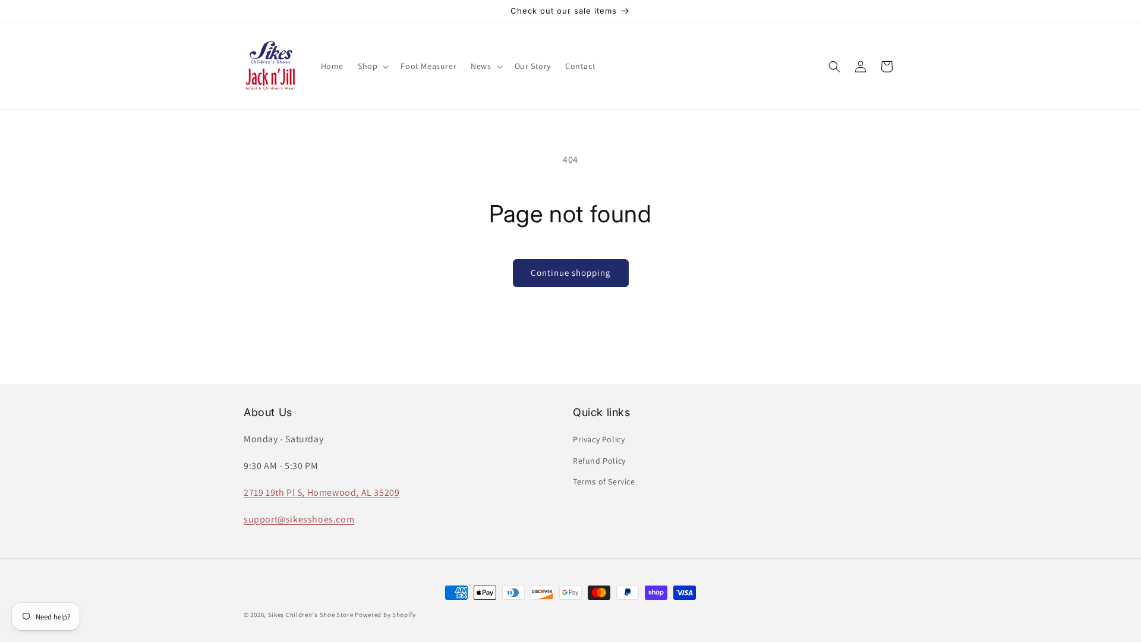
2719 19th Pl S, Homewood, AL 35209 (321, 492)
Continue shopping (571, 272)
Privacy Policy (599, 439)
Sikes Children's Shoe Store (311, 614)
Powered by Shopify (385, 614)
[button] (372, 66)
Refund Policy (599, 460)
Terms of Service (604, 481)
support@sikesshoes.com (299, 519)
